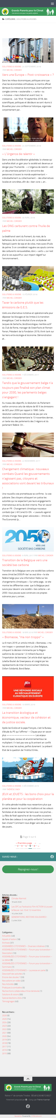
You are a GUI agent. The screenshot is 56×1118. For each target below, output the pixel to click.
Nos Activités (8, 984)
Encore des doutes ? (11, 977)
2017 (4, 1046)
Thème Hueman (43, 1100)
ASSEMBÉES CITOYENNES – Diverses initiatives (23, 946)
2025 (4, 1019)
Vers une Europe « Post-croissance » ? (28, 75)
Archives (6, 942)
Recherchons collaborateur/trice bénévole (20, 991)
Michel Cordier (14, 70)
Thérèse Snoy (13, 789)
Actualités (6, 936)
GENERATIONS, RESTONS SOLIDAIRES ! (29, 917)
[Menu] (52, 3)
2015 (4, 1053)
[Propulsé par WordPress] (26, 1100)
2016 (4, 1050)
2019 (4, 1039)
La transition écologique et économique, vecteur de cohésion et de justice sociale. (26, 717)
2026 (4, 1015)
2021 (4, 1032)
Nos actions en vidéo (11, 980)
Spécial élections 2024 (12, 998)
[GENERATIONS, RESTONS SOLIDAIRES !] (5, 919)
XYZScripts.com (36, 1116)
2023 (4, 1026)
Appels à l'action (9, 939)
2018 (4, 1043)
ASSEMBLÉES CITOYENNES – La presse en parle (23, 970)
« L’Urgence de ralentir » (18, 154)
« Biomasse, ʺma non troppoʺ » (23, 637)
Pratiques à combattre (12, 987)
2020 (4, 1036)
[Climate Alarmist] (5, 901)
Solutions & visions (11, 66)
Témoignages (8, 1001)
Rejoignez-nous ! (28, 869)
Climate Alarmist (18, 898)
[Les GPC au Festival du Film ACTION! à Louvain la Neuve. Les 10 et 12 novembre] (5, 909)
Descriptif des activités (12, 974)
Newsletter (18, 1116)
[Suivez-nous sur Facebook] (52, 856)
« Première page (24, 843)
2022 (4, 1029)
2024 (4, 1022)
